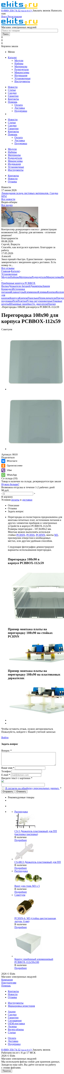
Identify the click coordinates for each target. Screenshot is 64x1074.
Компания (7, 979)
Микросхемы (21, 72)
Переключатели (47, 298)
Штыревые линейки (20, 304)
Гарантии (13, 96)
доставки (27, 499)
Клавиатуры (17, 292)
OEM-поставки (16, 1023)
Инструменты (22, 81)
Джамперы (36, 286)
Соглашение (15, 1020)
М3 (56, 535)
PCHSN (20, 535)
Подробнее (20, 840)
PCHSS (30, 535)
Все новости (8, 199)
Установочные (22, 78)
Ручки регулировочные (40, 301)
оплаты (15, 499)
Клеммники (31, 292)
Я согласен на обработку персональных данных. (32, 788)
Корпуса (14, 298)
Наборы (18, 63)
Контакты (13, 99)
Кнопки (51, 292)
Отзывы (12, 997)
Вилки (5, 286)
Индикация (20, 75)
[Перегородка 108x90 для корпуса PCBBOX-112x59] (36, 389)
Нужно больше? (10, 484)
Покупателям (8, 982)
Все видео (7, 205)
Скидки (12, 93)
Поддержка (20, 110)
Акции (12, 1011)
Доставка (19, 108)
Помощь (12, 102)
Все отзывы (7, 268)
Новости (13, 87)
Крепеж (23, 298)
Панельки (33, 298)
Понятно (7, 1071)
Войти (5, 737)
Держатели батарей (19, 286)
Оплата (18, 105)
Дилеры (12, 1026)
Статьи (12, 90)
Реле (15, 301)
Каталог (12, 57)
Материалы (20, 66)
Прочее (52, 304)
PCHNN (40, 535)
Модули (18, 60)
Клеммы (42, 292)
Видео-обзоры (16, 1029)
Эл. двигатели (40, 304)
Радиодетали (21, 69)
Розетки (22, 301)
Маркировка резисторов (21, 1005)
